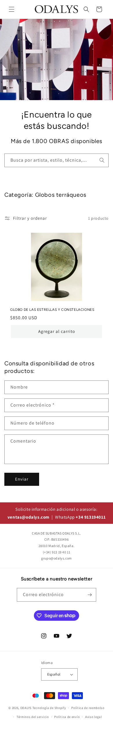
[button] (11, 9)
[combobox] (56, 160)
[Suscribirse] (89, 595)
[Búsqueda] (102, 160)
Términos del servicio (33, 717)
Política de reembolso (88, 708)
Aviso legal (93, 717)
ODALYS (26, 708)
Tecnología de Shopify (49, 708)
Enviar (21, 479)
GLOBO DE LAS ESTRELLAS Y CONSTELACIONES (52, 310)
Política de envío (67, 717)
